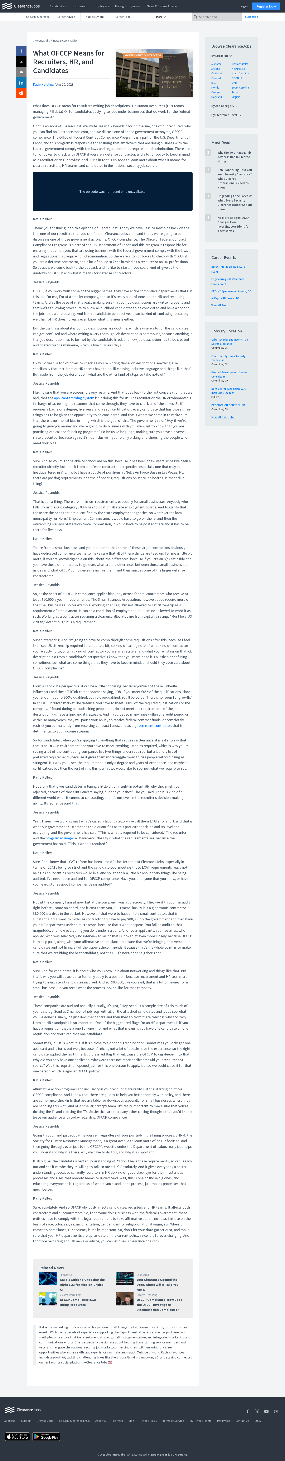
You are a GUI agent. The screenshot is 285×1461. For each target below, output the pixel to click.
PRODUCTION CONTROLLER (228, 405)
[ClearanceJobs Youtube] (266, 1411)
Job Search (79, 6)
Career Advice (66, 17)
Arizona (215, 69)
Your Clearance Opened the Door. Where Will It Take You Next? (158, 1284)
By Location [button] (219, 56)
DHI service (180, 1454)
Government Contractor (143, 55)
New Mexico (238, 69)
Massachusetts (240, 64)
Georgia (215, 92)
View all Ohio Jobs (222, 417)
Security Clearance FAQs (74, 1421)
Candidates (58, 6)
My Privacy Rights (201, 1421)
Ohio (234, 83)
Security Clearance (38, 17)
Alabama (216, 64)
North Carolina (240, 73)
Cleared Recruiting (70, 1295)
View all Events (220, 305)
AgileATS (100, 1421)
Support (26, 1421)
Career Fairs (123, 17)
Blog (131, 1421)
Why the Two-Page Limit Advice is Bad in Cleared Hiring (234, 157)
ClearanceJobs (41, 40)
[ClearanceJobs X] (257, 1411)
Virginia (236, 97)
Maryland (216, 97)
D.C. (213, 83)
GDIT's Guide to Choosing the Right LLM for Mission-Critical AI (82, 1284)
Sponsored (66, 1275)
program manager (60, 838)
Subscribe (251, 17)
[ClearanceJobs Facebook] (247, 1411)
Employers (101, 6)
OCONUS (237, 78)
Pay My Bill (223, 1421)
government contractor (152, 725)
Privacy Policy (148, 1421)
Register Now (266, 6)
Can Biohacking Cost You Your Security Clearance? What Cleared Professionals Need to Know (235, 178)
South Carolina (240, 87)
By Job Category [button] (222, 106)
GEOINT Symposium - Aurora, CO (231, 291)
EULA (258, 1421)
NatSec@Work (95, 17)
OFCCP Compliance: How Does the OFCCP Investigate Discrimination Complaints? (159, 1305)
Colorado (216, 78)
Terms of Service (173, 1421)
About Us (9, 1421)
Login (244, 6)
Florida (215, 87)
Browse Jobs (45, 1421)
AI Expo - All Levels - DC (225, 298)
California (216, 73)
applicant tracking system (74, 397)
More (159, 17)
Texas (235, 92)
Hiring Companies (128, 6)
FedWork (117, 1421)
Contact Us (242, 1421)
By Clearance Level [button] (224, 115)
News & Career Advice (162, 6)
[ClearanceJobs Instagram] (275, 1411)
